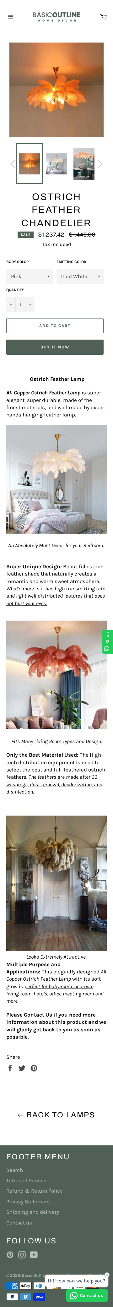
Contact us (19, 1222)
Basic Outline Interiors (43, 1275)
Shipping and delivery (32, 1212)
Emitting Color (71, 262)
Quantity (15, 290)
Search (14, 1170)
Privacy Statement (28, 1201)
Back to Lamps (59, 1115)
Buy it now (54, 347)
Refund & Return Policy (34, 1191)
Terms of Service (26, 1180)
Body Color (17, 262)
